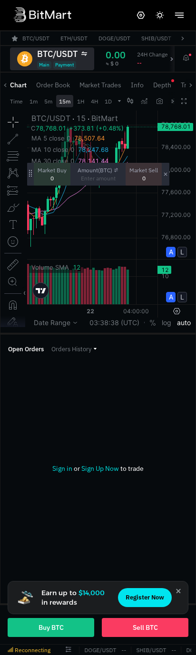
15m (64, 101)
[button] (74, 349)
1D (108, 101)
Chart (18, 85)
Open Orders (26, 349)
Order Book (53, 85)
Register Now (145, 597)
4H (94, 101)
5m (48, 101)
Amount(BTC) (95, 170)
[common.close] (178, 591)
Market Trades (100, 85)
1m (33, 101)
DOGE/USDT (99, 650)
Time (16, 101)
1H (80, 101)
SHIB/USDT (150, 650)
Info (137, 85)
